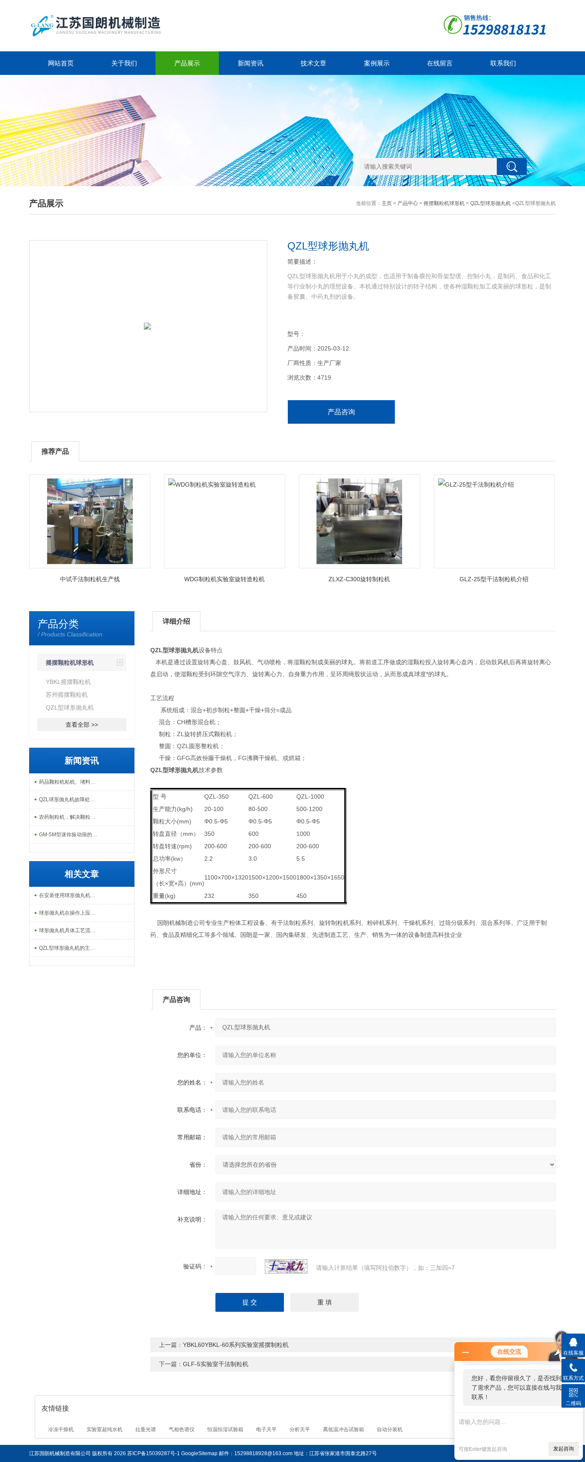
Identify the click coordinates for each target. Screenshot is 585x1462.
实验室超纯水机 (104, 1429)
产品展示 (187, 63)
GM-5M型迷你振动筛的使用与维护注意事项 (70, 835)
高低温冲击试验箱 (343, 1429)
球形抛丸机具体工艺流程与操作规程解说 (70, 930)
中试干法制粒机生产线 (90, 579)
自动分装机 (390, 1429)
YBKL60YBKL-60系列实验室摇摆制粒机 (236, 1344)
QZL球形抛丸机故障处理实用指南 (70, 799)
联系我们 (503, 63)
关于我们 (124, 63)
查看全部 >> (82, 724)
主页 (387, 203)
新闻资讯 (250, 63)
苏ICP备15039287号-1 (153, 1453)
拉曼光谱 (145, 1429)
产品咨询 (341, 412)
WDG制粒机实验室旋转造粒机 (224, 579)
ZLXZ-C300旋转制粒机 (359, 579)
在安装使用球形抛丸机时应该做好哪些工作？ (70, 895)
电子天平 (266, 1429)
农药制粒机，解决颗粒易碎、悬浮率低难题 (70, 817)
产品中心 (407, 203)
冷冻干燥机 (61, 1429)
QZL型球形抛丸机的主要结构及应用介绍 (70, 948)
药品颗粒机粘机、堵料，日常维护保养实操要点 (70, 782)
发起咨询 (563, 1449)
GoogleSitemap (199, 1453)
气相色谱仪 (181, 1429)
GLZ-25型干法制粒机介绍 (494, 579)
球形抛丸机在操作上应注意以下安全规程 (70, 913)
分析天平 (300, 1429)
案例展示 (377, 63)
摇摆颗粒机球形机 (444, 203)
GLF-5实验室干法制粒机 (215, 1364)
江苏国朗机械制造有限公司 (60, 1453)
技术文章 (313, 63)
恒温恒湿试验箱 (225, 1429)
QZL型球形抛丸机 (490, 203)
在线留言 (440, 63)
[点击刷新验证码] (286, 1266)
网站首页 (61, 63)
